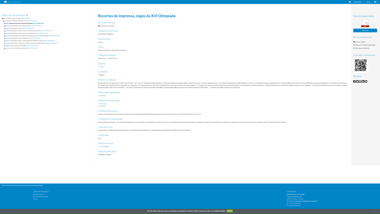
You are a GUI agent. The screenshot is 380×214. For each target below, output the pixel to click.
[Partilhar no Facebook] (354, 81)
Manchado (103, 104)
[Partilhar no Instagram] (360, 81)
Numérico (103, 95)
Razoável (102, 106)
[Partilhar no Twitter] (357, 81)
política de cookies (220, 211)
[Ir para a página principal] (11, 2)
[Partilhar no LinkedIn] (363, 81)
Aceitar (230, 211)
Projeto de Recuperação (40, 196)
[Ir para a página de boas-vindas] (349, 2)
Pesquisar (357, 2)
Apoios (35, 199)
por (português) (104, 146)
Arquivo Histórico (38, 194)
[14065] (365, 23)
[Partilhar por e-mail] (366, 81)
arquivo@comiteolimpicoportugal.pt (31, 185)
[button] (364, 2)
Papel (101, 67)
